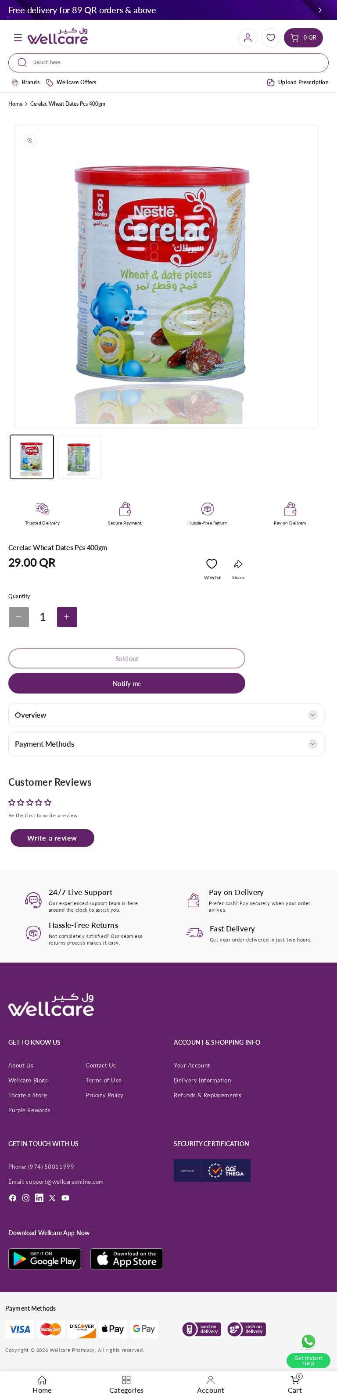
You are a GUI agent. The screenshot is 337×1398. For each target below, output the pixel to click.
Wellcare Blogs (28, 1080)
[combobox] (168, 63)
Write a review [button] (52, 838)
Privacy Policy (105, 1095)
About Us (21, 1065)
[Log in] (248, 37)
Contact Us (101, 1065)
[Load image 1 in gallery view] (32, 456)
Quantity (19, 596)
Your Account (192, 1065)
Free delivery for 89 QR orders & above (82, 9)
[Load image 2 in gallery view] (79, 456)
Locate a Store (27, 1095)
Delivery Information (202, 1080)
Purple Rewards (29, 1110)
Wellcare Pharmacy (72, 1350)
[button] (320, 9)
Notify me (127, 683)
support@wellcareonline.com (65, 1181)
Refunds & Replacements (207, 1095)
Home (15, 104)
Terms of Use (104, 1080)
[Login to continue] (211, 566)
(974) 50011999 (51, 1166)
